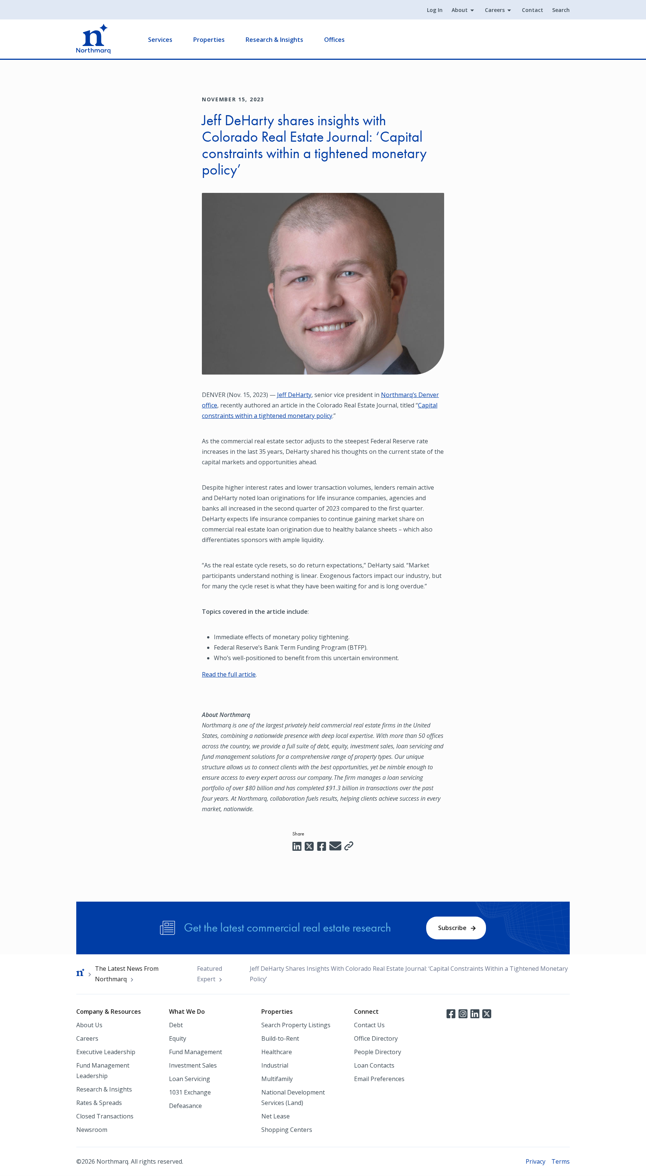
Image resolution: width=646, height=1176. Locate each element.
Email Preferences (379, 1079)
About (460, 9)
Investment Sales (193, 1065)
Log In (435, 9)
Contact (532, 9)
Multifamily (277, 1079)
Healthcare (276, 1052)
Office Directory (376, 1038)
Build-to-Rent (280, 1038)
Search (561, 9)
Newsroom (91, 1130)
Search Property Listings (295, 1025)
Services (160, 40)
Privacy (535, 1161)
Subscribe (452, 928)
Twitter (486, 1013)
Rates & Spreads (99, 1103)
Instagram (462, 1013)
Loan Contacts (374, 1065)
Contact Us (369, 1025)
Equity (177, 1038)
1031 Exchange (190, 1092)
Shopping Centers (286, 1130)
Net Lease (275, 1116)
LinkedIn (474, 1013)
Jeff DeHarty (294, 395)
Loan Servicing (189, 1079)
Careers (495, 9)
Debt (176, 1025)
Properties (209, 40)
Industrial (274, 1065)
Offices (334, 40)
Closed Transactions (104, 1116)
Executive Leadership (105, 1052)
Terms (560, 1161)
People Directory (377, 1052)
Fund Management (195, 1052)
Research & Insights (274, 40)
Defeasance (185, 1106)
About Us (89, 1025)
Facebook (450, 1013)
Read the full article (229, 674)
